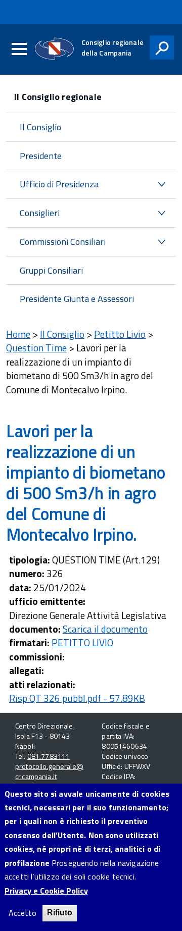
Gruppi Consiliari (51, 270)
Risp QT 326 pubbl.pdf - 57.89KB (77, 698)
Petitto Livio (120, 334)
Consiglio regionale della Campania (112, 47)
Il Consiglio (40, 127)
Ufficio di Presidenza (59, 184)
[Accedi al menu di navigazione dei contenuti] (19, 49)
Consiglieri (40, 213)
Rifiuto (59, 912)
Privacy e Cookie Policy (46, 891)
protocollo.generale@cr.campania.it (49, 771)
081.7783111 (48, 756)
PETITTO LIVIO (82, 642)
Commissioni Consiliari (63, 241)
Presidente (41, 156)
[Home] (54, 49)
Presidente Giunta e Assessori (77, 298)
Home (18, 334)
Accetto (22, 913)
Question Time (36, 347)
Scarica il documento (105, 629)
